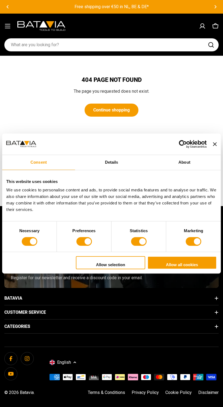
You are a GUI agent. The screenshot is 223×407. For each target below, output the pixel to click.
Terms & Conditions (106, 392)
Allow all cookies (182, 264)
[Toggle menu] (7, 26)
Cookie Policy (178, 392)
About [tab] (184, 162)
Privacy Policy (145, 392)
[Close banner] (215, 144)
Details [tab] (111, 162)
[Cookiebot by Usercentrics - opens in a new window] (183, 144)
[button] (7, 7)
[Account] (202, 26)
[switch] (84, 241)
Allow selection (110, 264)
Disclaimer (208, 392)
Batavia (27, 392)
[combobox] (111, 44)
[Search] (211, 45)
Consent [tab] (38, 162)
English (64, 362)
